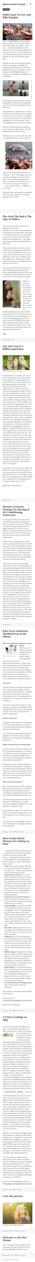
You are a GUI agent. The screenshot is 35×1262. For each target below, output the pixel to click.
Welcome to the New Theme (15, 1239)
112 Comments (18, 1189)
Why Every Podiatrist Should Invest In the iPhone (15, 633)
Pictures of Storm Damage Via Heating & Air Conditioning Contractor (16, 511)
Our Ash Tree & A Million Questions (13, 348)
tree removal (17, 426)
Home (5, 334)
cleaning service (18, 318)
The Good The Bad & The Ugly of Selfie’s (17, 218)
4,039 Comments (21, 1231)
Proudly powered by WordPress (11, 1260)
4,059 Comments (19, 832)
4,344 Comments (19, 1010)
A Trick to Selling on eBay (15, 1018)
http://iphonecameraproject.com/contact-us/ (18, 1000)
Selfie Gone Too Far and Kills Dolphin (17, 16)
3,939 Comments (21, 1255)
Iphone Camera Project (14, 4)
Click (4, 485)
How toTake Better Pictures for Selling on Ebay (16, 841)
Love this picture (13, 1196)
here (22, 824)
